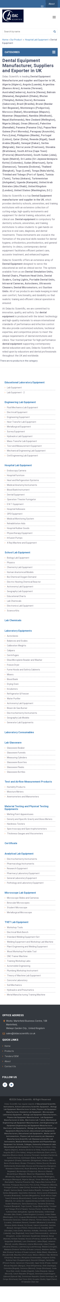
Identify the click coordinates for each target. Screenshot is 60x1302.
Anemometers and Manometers (23, 796)
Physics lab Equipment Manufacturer (23, 1117)
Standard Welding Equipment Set (23, 937)
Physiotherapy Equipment (19, 533)
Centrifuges (13, 655)
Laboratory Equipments (18, 630)
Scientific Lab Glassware (30, 1139)
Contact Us (10, 1066)
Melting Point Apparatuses (20, 814)
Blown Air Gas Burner (17, 708)
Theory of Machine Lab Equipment (24, 975)
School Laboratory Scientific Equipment (32, 1107)
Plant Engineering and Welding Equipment (27, 946)
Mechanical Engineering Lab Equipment (26, 450)
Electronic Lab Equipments (15, 1128)
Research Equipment (17, 868)
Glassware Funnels (16, 752)
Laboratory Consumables (19, 732)
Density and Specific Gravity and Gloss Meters (29, 819)
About (52, 4)
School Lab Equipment (17, 552)
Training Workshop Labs (18, 961)
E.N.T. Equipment (15, 504)
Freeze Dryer (13, 665)
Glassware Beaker (16, 748)
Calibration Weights (16, 645)
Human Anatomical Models (20, 572)
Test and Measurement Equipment (24, 446)
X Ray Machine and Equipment (22, 543)
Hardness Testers (16, 824)
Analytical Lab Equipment (19, 853)
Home (5, 39)
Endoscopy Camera (16, 470)
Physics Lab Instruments (30, 1136)
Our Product (16, 39)
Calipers (11, 650)
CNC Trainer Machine (17, 956)
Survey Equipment (16, 431)
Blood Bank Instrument (18, 490)
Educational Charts (16, 596)
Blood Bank (12, 679)
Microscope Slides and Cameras (23, 898)
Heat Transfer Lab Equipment (21, 422)
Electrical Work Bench (17, 932)
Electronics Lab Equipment (20, 606)
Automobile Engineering (18, 966)
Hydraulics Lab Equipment (19, 436)
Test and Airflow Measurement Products (28, 781)
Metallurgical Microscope (19, 912)
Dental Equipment (16, 494)
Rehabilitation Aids (16, 523)
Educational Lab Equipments (30, 1134)
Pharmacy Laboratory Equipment (23, 873)
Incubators (12, 689)
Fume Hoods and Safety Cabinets (23, 669)
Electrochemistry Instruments (22, 713)
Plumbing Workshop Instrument (22, 970)
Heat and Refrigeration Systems (23, 480)
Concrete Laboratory (17, 980)
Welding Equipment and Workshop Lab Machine (30, 942)
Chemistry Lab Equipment (19, 567)
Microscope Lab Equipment (20, 892)
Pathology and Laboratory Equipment (25, 883)
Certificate (11, 843)
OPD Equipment (14, 514)
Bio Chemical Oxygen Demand (21, 577)
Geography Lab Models (18, 717)
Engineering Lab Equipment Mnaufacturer (34, 1126)
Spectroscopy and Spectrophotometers (27, 829)
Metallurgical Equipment (19, 426)
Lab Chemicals (14, 601)
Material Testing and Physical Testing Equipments (26, 808)
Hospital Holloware (16, 509)
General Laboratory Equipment (22, 878)
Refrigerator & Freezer (18, 693)
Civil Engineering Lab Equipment (22, 455)
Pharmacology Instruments (20, 863)
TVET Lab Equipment (16, 922)
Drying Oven (13, 684)
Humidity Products (16, 787)
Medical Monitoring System (20, 518)
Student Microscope (17, 907)
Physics (11, 562)
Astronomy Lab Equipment (20, 586)
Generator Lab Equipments (20, 722)
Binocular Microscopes (18, 903)
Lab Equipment (14, 387)
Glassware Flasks (15, 767)
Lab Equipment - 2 (16, 392)
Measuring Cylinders (17, 757)
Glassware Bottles (16, 772)
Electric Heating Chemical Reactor (24, 582)
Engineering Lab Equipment (20, 402)
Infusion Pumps (14, 538)
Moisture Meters (15, 791)
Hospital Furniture (15, 475)
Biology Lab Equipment (18, 558)
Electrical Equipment (17, 412)
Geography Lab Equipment (20, 591)
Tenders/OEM (11, 1056)
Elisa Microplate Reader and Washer (24, 660)
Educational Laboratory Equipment (25, 382)
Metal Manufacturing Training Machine (26, 994)
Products (9, 1051)
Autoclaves (12, 636)
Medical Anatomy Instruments (22, 485)
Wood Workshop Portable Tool (21, 951)
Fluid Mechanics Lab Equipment (22, 407)
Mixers (10, 674)
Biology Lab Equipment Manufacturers (40, 1115)
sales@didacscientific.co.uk (20, 1033)
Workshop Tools (15, 927)
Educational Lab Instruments (16, 1147)
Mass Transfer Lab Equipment (22, 441)
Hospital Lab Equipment (36, 39)
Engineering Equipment (18, 417)
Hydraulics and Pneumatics (20, 990)
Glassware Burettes (17, 762)
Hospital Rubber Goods (18, 528)
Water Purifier (13, 698)
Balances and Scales (17, 641)
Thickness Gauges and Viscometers (25, 833)
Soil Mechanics (14, 985)
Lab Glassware (13, 742)
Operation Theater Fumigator (21, 499)
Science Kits (13, 610)
